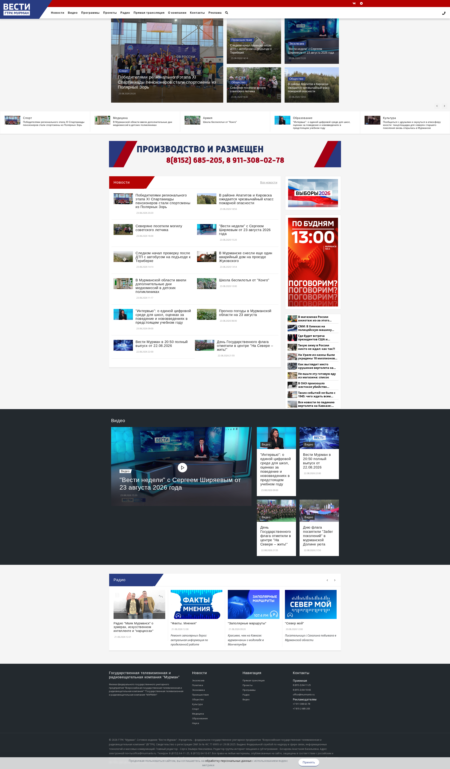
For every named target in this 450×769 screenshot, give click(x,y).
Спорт (123, 70)
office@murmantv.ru (304, 694)
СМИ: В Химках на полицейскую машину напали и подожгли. (315, 328)
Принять (309, 762)
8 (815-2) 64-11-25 (302, 685)
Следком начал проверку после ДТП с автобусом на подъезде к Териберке (251, 49)
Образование (303, 118)
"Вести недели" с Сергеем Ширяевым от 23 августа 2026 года (245, 230)
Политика (197, 685)
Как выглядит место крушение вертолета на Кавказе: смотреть (315, 366)
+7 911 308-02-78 (301, 703)
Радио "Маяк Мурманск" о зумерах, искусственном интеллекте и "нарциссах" (133, 627)
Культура (389, 118)
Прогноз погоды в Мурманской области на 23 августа (245, 313)
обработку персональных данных (228, 761)
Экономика (198, 690)
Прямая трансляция (254, 680)
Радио (246, 694)
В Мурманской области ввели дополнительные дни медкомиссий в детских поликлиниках (142, 123)
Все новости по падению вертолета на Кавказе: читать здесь (316, 404)
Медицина (120, 118)
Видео (125, 471)
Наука (195, 723)
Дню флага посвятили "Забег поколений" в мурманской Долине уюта (318, 535)
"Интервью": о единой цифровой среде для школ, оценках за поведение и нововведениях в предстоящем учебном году (321, 125)
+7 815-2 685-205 (301, 708)
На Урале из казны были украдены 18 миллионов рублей (316, 356)
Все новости (268, 182)
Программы (249, 690)
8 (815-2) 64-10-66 (302, 689)
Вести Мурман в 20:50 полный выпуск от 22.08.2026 (162, 344)
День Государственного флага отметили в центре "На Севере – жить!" (245, 345)
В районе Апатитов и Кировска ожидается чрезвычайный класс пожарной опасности (309, 88)
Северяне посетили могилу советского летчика (159, 228)
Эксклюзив (296, 43)
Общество (239, 82)
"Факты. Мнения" (184, 623)
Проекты (248, 685)
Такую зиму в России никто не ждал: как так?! (316, 347)
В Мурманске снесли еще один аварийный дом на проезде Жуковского (245, 257)
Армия (208, 118)
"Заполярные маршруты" (247, 623)
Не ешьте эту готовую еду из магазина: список (317, 375)
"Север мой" (294, 623)
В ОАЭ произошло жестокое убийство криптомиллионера (313, 385)
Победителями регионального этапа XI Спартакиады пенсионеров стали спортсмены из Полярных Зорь (167, 82)
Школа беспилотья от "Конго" (220, 122)
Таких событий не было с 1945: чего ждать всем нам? (316, 394)
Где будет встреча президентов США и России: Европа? (313, 337)
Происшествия (242, 39)
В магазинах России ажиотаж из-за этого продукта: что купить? (315, 318)
